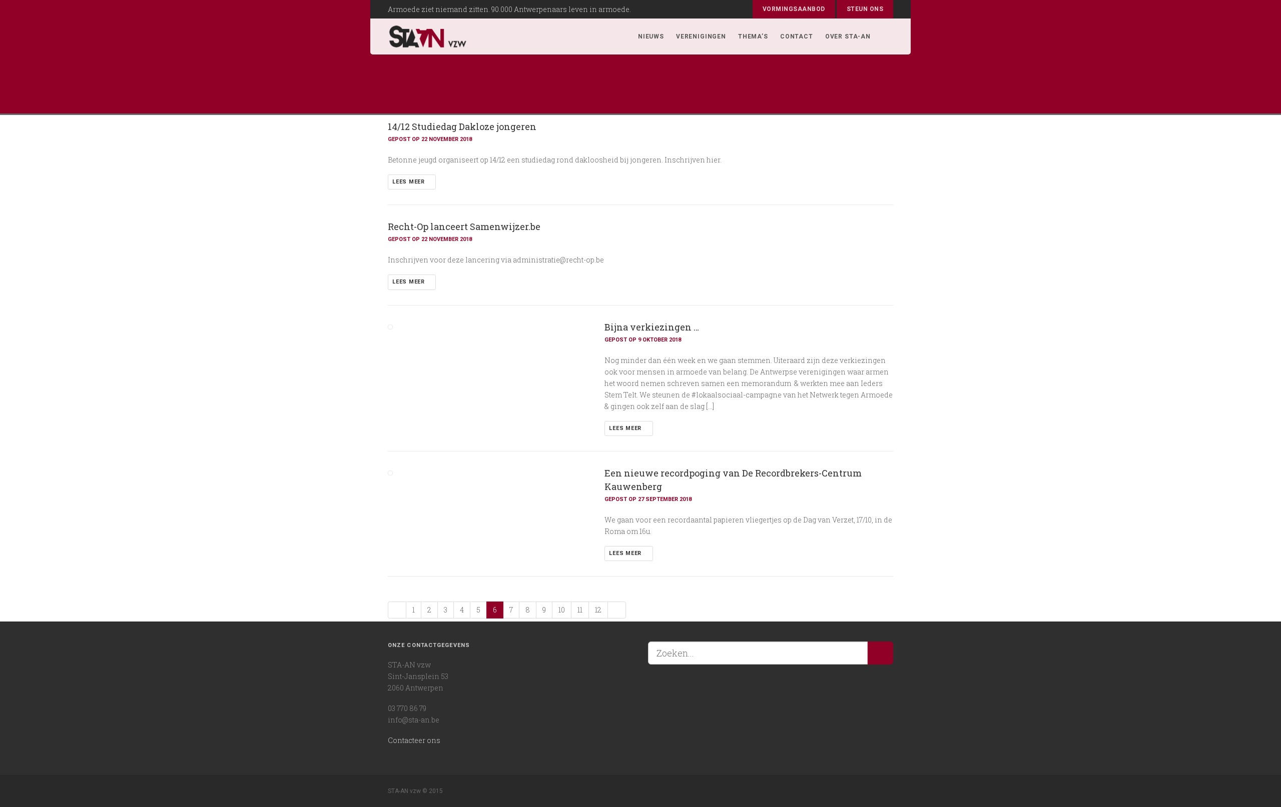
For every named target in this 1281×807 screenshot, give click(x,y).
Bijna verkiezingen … (651, 327)
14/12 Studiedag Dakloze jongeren (462, 126)
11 (579, 609)
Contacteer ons (414, 740)
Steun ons (865, 9)
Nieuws (651, 36)
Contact (796, 36)
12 (598, 609)
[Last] (616, 610)
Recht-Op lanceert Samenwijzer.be (464, 226)
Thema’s (753, 36)
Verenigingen (701, 36)
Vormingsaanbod (794, 9)
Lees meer (409, 181)
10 (561, 609)
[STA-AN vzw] (428, 36)
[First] (397, 610)
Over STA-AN (848, 36)
